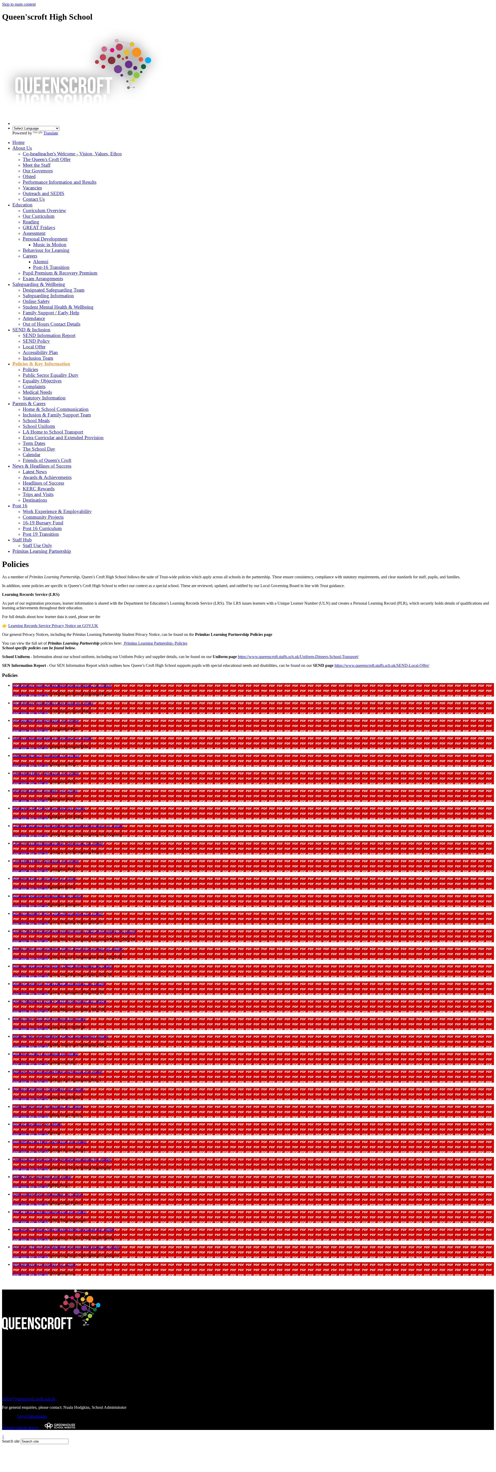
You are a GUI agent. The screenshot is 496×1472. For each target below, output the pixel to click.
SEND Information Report (49, 335)
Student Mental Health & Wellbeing (58, 307)
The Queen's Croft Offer (47, 159)
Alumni (40, 261)
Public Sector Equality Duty (51, 375)
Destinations (35, 500)
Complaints (34, 386)
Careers (30, 256)
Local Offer (34, 346)
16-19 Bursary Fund (43, 522)
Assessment (34, 233)
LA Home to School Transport (53, 432)
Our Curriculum (39, 216)
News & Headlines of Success (41, 466)
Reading (31, 222)
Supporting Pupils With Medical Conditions (48, 1247)
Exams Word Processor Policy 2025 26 (44, 966)
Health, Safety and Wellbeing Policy (42, 1036)
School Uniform (39, 426)
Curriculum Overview (44, 210)
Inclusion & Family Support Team (57, 415)
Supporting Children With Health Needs (45, 1229)
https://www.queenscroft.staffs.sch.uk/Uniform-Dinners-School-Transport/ (298, 656)
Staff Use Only (37, 545)
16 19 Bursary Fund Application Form (44, 685)
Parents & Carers (28, 403)
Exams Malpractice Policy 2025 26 (41, 1001)
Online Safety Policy (29, 1106)
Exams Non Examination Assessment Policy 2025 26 (56, 931)
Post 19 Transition (41, 534)
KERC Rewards (39, 488)
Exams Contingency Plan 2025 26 (40, 983)
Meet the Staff (36, 165)
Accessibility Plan (40, 352)
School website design (20, 1427)
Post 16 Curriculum (42, 528)
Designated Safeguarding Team (53, 290)
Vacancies (32, 187)
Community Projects (43, 517)
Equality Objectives (42, 380)
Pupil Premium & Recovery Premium (60, 273)
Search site (11, 1441)
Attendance (34, 318)
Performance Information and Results (59, 182)
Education (22, 204)
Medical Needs (37, 392)
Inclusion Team (38, 358)
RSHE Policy (24, 1176)
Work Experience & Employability (57, 511)
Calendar (31, 454)
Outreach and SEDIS (43, 193)
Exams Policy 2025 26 (31, 1019)
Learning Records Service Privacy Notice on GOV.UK (53, 625)
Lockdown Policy (27, 1054)
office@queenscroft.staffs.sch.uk (28, 1398)
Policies (30, 369)
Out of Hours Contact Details (51, 324)
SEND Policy (36, 341)
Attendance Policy (27, 773)
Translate (50, 133)
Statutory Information (44, 398)
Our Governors (38, 170)
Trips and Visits (38, 494)
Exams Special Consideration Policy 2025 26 (49, 948)
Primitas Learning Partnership (41, 551)
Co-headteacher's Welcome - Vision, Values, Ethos (72, 153)
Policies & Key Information (41, 363)
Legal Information (32, 1416)
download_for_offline (94, 685)
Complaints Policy (27, 861)
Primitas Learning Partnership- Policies (155, 643)
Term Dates (34, 443)
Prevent (19, 1124)
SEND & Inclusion (31, 329)
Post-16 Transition (51, 267)
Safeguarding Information (48, 295)
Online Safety (36, 301)
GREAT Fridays (39, 227)
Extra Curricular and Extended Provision (63, 437)
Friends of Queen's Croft (47, 460)
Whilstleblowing (26, 1264)
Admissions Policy (28, 755)
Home (18, 142)
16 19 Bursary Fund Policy (35, 703)
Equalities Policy (26, 878)
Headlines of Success (43, 483)
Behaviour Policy (27, 790)
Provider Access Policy (31, 1141)
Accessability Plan (27, 720)
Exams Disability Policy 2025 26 (39, 913)
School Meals (36, 420)
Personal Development (45, 239)
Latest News (35, 471)
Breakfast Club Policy (30, 808)
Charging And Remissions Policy (40, 843)
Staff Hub (22, 539)
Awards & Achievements (47, 477)
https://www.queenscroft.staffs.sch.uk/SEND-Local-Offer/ (382, 665)
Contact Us (34, 199)
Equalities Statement (29, 896)
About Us (22, 148)
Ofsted (29, 176)
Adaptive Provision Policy (34, 738)
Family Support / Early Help (51, 312)
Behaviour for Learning (46, 250)
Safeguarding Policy (29, 1194)
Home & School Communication (56, 409)
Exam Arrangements (43, 278)
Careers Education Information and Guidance (49, 825)
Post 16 (19, 505)
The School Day (39, 449)
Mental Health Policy (30, 1089)
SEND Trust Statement (31, 1212)
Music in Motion (49, 244)
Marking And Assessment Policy (39, 1071)
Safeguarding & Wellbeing (38, 284)
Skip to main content (19, 4)
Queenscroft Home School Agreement (44, 1159)
